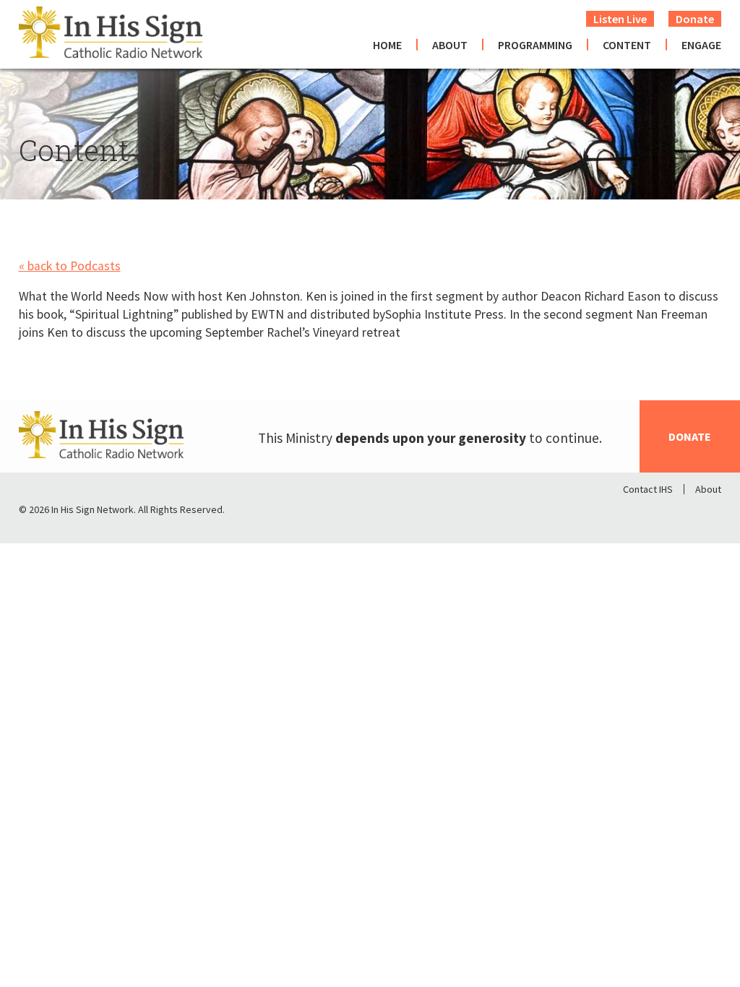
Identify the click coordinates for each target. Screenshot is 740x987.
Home (387, 45)
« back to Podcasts (70, 266)
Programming (535, 45)
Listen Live (620, 19)
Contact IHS (648, 489)
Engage (701, 45)
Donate (695, 19)
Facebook (634, 513)
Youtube (709, 513)
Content (627, 45)
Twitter (672, 513)
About (450, 45)
